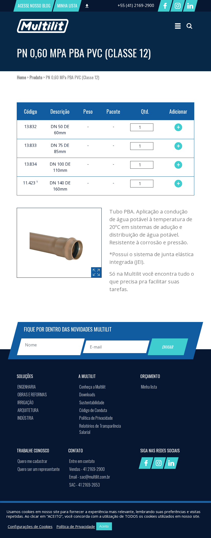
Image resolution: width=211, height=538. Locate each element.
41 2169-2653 (84, 485)
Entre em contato (82, 461)
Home (21, 77)
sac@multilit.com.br (89, 477)
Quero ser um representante (38, 469)
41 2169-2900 (87, 469)
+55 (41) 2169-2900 (136, 5)
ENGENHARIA (26, 387)
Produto (36, 77)
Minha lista (149, 387)
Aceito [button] (104, 526)
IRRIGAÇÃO (25, 402)
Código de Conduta (93, 410)
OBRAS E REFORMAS (32, 394)
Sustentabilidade (91, 402)
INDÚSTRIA (25, 418)
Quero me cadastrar (32, 461)
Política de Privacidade (96, 418)
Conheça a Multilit (92, 387)
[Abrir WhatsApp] (198, 525)
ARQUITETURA (28, 410)
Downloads (87, 394)
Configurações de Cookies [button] (30, 526)
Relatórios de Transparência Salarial (100, 429)
